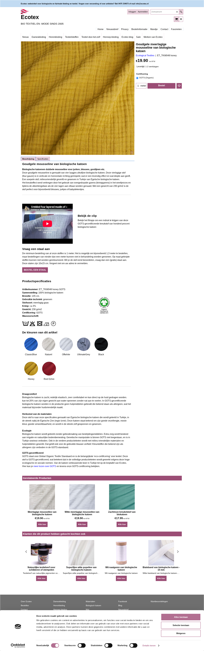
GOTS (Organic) (146, 78)
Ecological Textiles (145, 55)
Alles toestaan (181, 617)
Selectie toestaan (181, 625)
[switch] (82, 645)
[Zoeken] (181, 11)
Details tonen (149, 645)
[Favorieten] (179, 85)
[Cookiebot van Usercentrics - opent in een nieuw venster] (18, 646)
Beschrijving (28, 159)
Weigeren (180, 633)
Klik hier (42, 524)
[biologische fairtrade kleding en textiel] (45, 11)
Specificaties (42, 159)
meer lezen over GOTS (44, 466)
